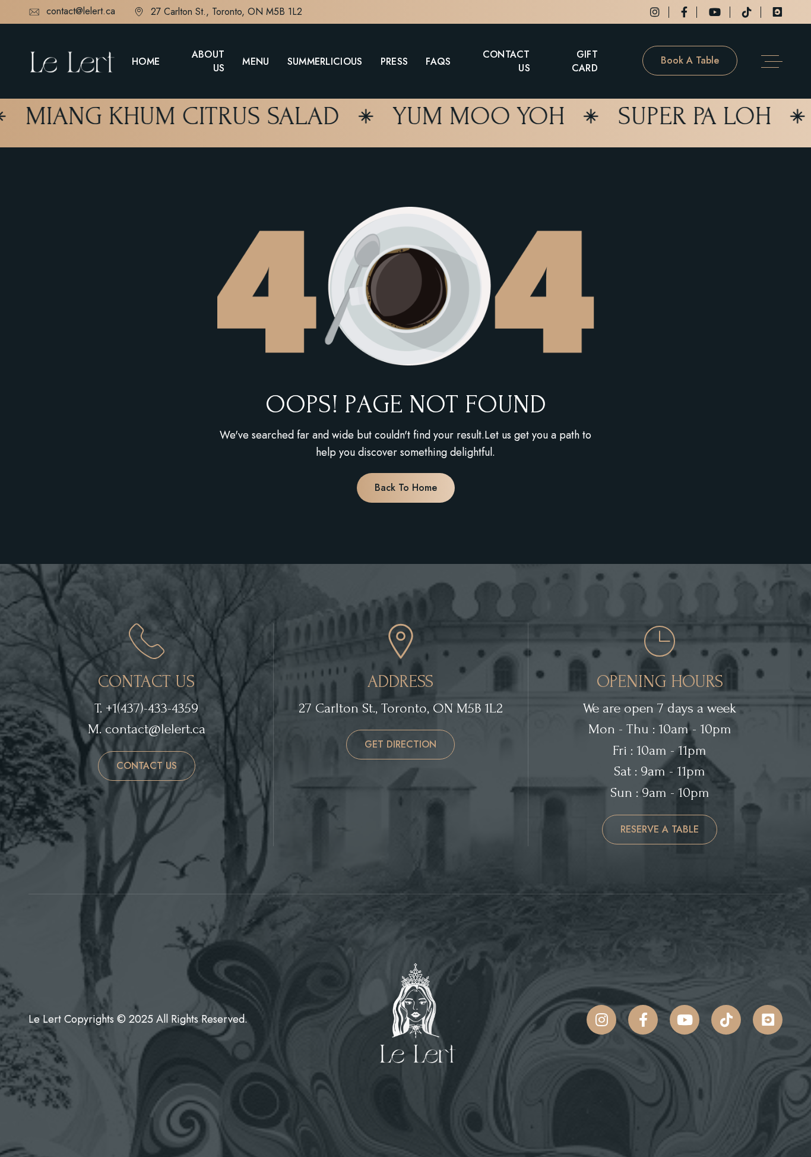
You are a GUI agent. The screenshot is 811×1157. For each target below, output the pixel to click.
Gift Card (585, 61)
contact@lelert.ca (80, 12)
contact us (146, 766)
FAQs (438, 61)
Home (146, 61)
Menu (255, 61)
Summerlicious (325, 61)
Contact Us (506, 61)
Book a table (690, 60)
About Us (208, 61)
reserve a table (659, 829)
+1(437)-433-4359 (152, 708)
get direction (400, 744)
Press (394, 61)
